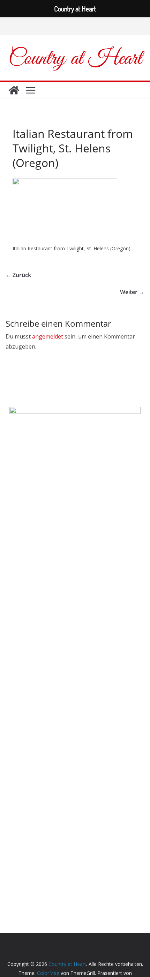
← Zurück (18, 275)
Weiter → (132, 292)
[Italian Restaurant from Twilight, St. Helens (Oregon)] (65, 182)
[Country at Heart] (14, 90)
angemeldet (47, 336)
